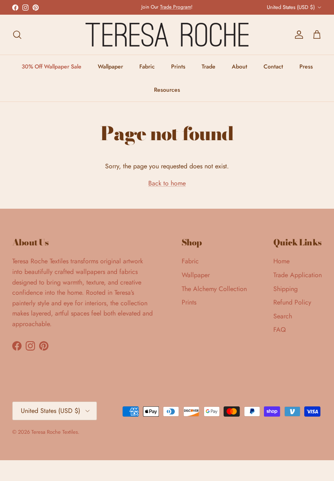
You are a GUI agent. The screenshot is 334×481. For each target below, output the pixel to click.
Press (306, 66)
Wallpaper (110, 66)
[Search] (17, 35)
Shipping (285, 288)
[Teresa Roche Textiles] (167, 34)
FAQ (279, 329)
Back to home (167, 183)
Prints (178, 66)
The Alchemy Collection (214, 288)
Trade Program (175, 7)
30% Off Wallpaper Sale (51, 66)
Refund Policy (292, 302)
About (239, 66)
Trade (208, 66)
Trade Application (297, 275)
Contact (273, 66)
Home (281, 261)
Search (282, 316)
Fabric (147, 66)
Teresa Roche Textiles (54, 432)
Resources (167, 90)
